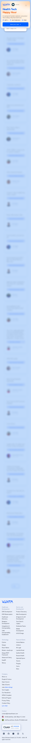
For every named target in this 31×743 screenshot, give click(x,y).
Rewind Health (20, 655)
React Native (5, 647)
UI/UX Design (20, 633)
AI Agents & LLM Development (20, 618)
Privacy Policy (6, 700)
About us (4, 676)
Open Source (5, 682)
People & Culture (6, 679)
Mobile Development (20, 629)
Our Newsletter (6, 692)
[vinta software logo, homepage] (7, 602)
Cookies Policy (6, 703)
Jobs (3, 687)
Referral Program (6, 698)
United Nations (20, 642)
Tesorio (18, 661)
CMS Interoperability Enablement (6, 632)
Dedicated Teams (21, 626)
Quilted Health (20, 653)
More (17, 669)
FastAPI (4, 660)
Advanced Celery (7, 657)
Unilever (18, 645)
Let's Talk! (5, 706)
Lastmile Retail (20, 650)
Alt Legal (18, 647)
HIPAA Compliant (6, 695)
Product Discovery (21, 611)
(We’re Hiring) (8, 687)
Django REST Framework (5, 654)
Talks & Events (6, 684)
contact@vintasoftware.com (10, 713)
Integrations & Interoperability (6, 627)
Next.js (4, 663)
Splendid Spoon (20, 658)
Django (4, 645)
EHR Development (7, 611)
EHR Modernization (7, 614)
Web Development (21, 614)
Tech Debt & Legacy (19, 622)
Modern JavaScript (7, 650)
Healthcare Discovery (5, 618)
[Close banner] (26, 5)
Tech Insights (5, 690)
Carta (17, 666)
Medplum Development (5, 622)
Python (4, 642)
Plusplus (18, 663)
